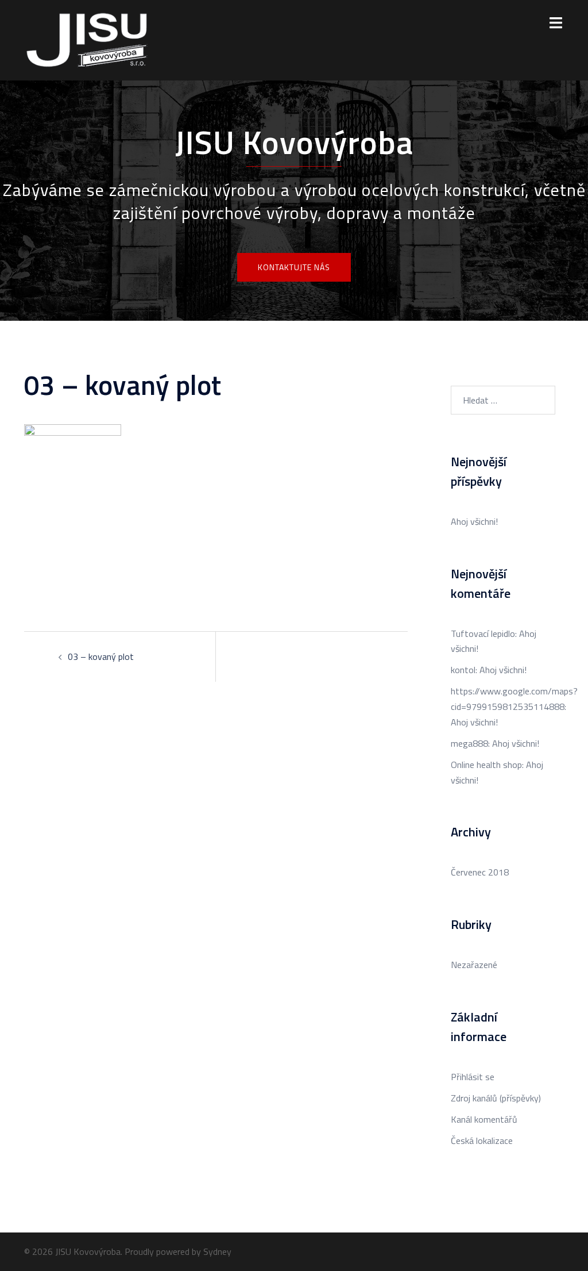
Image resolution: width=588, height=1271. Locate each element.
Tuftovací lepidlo (483, 633)
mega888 (469, 743)
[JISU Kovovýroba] (87, 39)
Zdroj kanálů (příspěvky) (496, 1098)
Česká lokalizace (482, 1140)
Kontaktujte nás (294, 267)
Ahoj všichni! (474, 521)
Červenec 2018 (480, 872)
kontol (463, 670)
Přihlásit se (472, 1077)
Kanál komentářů (484, 1119)
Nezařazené (474, 965)
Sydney (217, 1251)
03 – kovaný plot (101, 656)
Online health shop (486, 764)
